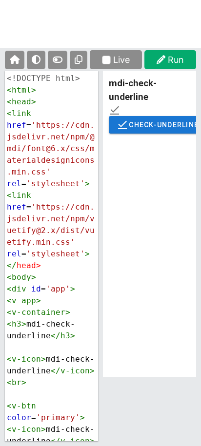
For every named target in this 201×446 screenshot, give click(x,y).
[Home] (14, 60)
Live (121, 60)
